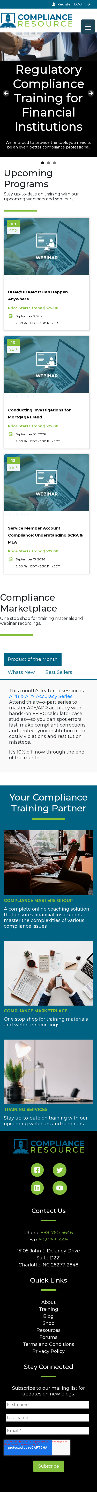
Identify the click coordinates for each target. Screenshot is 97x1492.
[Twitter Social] (59, 1171)
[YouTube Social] (60, 1188)
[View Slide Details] (48, 46)
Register (65, 4)
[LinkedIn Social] (37, 1188)
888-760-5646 (57, 1233)
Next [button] (90, 94)
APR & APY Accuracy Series (40, 696)
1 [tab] (42, 162)
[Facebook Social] (37, 1171)
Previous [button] (6, 94)
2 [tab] (48, 162)
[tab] (33, 659)
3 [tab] (54, 162)
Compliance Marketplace (35, 1010)
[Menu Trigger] (88, 26)
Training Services (26, 1109)
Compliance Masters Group (38, 900)
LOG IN (80, 4)
